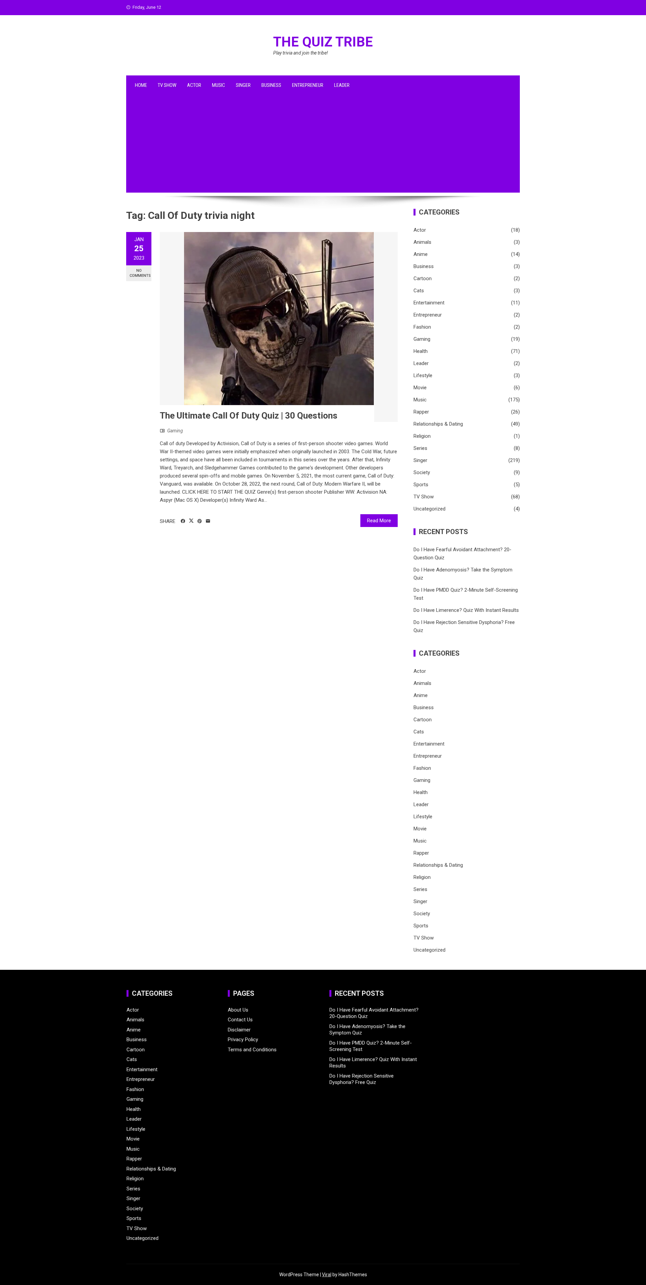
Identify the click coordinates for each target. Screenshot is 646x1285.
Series (420, 448)
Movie (420, 388)
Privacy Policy (243, 1039)
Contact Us (240, 1020)
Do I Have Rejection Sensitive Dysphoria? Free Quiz (361, 1079)
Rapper (421, 412)
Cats (419, 291)
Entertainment (429, 303)
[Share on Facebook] (183, 521)
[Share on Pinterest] (199, 521)
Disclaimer (239, 1030)
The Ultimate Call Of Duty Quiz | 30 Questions (248, 415)
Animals (422, 242)
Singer (243, 85)
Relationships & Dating (438, 424)
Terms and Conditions (252, 1050)
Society (422, 472)
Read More (379, 521)
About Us (238, 1010)
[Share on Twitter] (191, 521)
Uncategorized (429, 509)
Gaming (175, 430)
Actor (194, 85)
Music (218, 85)
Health (421, 351)
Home (141, 85)
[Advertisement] (323, 145)
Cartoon (423, 278)
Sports (421, 485)
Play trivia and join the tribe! (300, 53)
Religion (422, 436)
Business (271, 85)
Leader (342, 85)
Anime (421, 254)
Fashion (422, 327)
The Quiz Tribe (323, 42)
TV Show (167, 85)
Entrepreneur (307, 85)
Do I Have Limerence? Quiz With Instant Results (466, 610)
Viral (326, 1274)
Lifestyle (423, 375)
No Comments (140, 273)
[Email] (208, 521)
